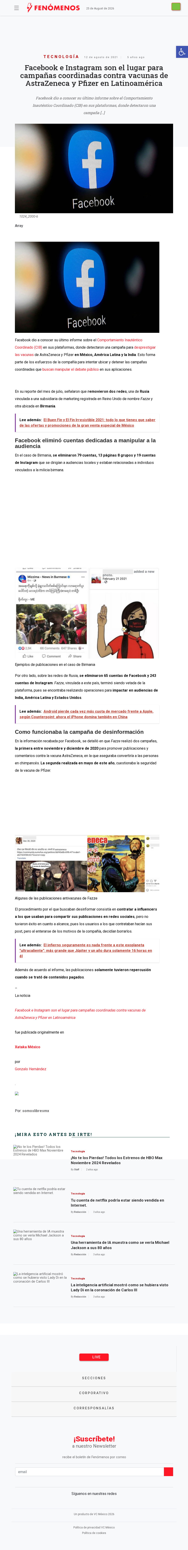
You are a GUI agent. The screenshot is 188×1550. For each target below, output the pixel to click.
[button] (182, 52)
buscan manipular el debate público (70, 369)
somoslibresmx (35, 1111)
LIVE (96, 1357)
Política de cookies (94, 1533)
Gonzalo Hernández (30, 1069)
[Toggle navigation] (16, 8)
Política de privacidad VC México (94, 1527)
